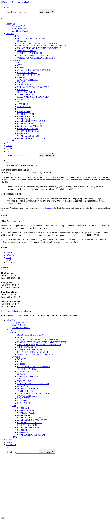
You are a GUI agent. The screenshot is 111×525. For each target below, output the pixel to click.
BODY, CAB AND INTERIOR (31, 335)
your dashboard (47, 208)
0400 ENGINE (23, 415)
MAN (9, 260)
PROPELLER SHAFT (27, 396)
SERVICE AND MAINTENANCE (32, 352)
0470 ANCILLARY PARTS (29, 422)
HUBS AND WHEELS (27, 388)
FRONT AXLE (24, 381)
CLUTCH (21, 364)
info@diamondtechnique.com (20, 311)
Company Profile (19, 323)
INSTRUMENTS (25, 391)
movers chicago (36, 458)
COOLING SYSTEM (27, 369)
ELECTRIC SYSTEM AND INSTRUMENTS (37, 340)
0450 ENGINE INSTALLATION (32, 420)
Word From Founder (21, 327)
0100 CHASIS (23, 408)
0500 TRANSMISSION (27, 425)
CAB (19, 362)
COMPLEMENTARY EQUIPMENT (33, 366)
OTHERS (10, 262)
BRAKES (21, 337)
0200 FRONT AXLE (26, 410)
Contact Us (11, 444)
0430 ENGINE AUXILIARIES (31, 418)
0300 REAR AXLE (26, 413)
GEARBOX (22, 386)
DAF (8, 257)
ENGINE (21, 374)
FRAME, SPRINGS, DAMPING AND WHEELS (39, 344)
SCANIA (10, 255)
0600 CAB (22, 430)
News (9, 442)
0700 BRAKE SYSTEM (28, 432)
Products (10, 330)
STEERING (22, 401)
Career (9, 439)
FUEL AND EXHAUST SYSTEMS (33, 383)
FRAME (21, 379)
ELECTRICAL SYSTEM (28, 371)
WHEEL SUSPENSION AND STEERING (36, 354)
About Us (10, 320)
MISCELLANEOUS (26, 347)
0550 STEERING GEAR (28, 427)
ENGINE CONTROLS (27, 376)
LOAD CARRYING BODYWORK (33, 393)
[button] (7, 7)
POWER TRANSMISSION (29, 349)
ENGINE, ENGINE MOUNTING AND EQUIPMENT (41, 342)
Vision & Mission (19, 325)
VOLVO (10, 253)
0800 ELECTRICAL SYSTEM (31, 435)
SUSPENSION (24, 403)
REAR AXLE (23, 398)
